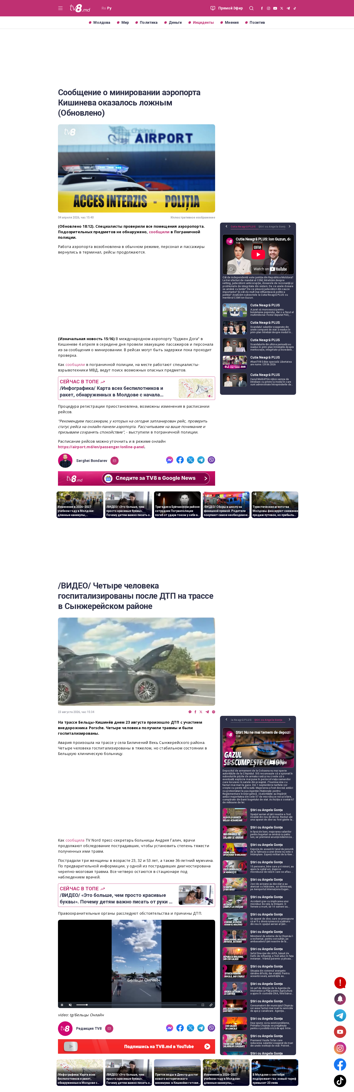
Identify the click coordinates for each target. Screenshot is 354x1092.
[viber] (211, 460)
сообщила (76, 840)
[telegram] (201, 460)
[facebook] (180, 460)
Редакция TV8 (89, 1028)
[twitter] (190, 460)
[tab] (245, 228)
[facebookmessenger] (169, 460)
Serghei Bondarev (91, 461)
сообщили (76, 364)
